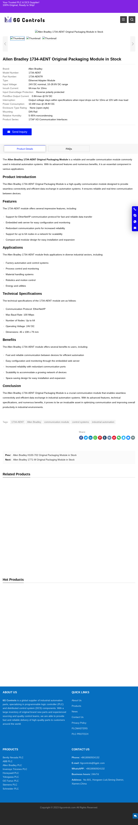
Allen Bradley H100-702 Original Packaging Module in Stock (45, 455)
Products (76, 706)
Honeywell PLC (11, 773)
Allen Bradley (34, 422)
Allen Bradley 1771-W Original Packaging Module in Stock (44, 459)
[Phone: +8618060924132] (135, 209)
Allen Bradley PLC (12, 765)
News (75, 711)
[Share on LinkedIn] (90, 439)
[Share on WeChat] (118, 439)
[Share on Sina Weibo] (114, 439)
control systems (80, 422)
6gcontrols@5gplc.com (92, 763)
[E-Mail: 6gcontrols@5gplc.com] (135, 228)
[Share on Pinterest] (100, 439)
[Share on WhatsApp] (95, 439)
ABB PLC (7, 761)
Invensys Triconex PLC (15, 769)
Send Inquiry (19, 131)
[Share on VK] (109, 439)
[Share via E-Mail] (128, 439)
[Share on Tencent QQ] (123, 439)
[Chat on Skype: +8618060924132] (135, 215)
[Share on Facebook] (81, 439)
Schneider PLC (11, 788)
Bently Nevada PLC (13, 757)
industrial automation (103, 422)
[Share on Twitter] (85, 439)
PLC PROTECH (80, 734)
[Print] (133, 439)
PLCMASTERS (80, 728)
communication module (56, 422)
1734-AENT (17, 422)
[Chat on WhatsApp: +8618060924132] (135, 222)
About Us (76, 700)
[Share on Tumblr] (104, 439)
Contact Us (77, 717)
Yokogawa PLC (11, 777)
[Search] (132, 19)
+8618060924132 (90, 757)
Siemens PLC (10, 784)
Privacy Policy (79, 722)
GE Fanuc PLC (11, 780)
